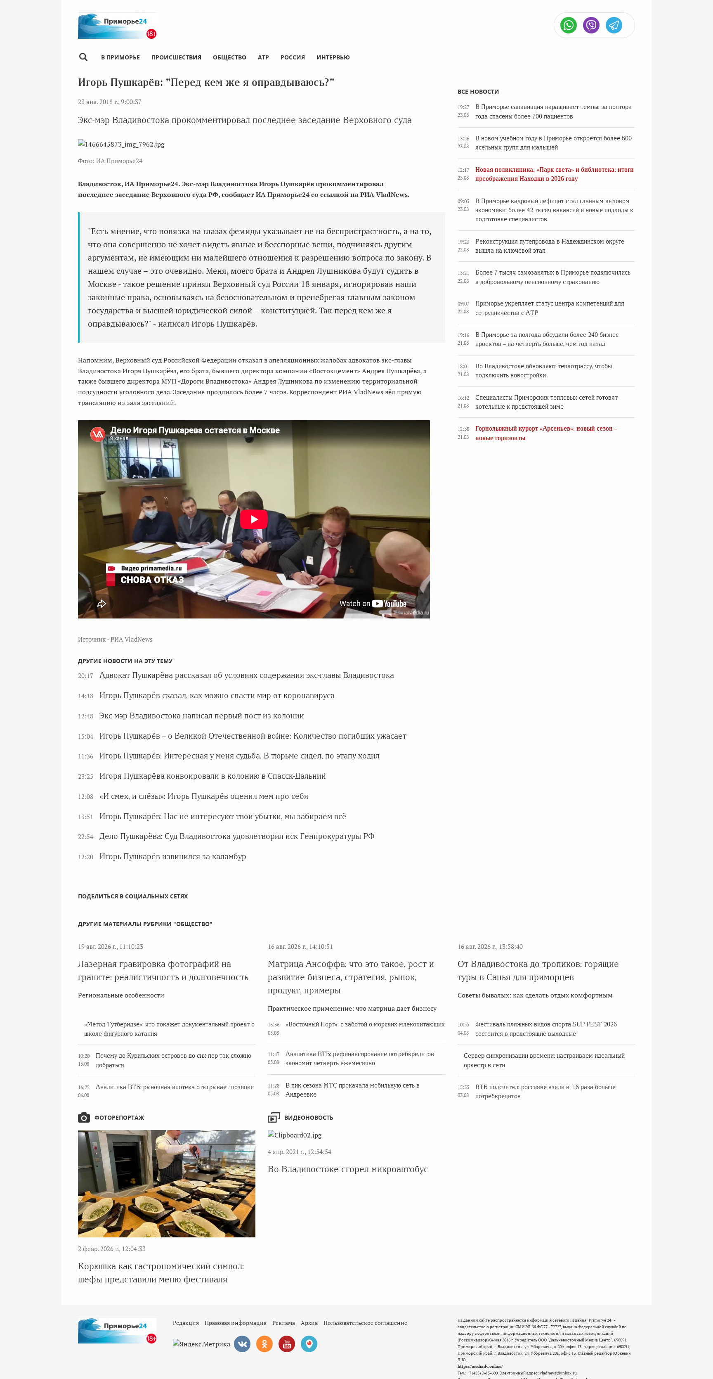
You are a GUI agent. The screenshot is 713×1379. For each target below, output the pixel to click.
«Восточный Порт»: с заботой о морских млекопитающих (365, 1024)
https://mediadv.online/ (480, 1366)
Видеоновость (308, 1117)
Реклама (283, 1323)
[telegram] (614, 25)
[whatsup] (568, 25)
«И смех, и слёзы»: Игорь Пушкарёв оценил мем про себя (203, 796)
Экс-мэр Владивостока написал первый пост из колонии (201, 715)
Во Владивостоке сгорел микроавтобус (348, 1169)
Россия (293, 57)
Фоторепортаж (119, 1117)
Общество (229, 57)
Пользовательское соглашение (365, 1323)
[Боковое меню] (83, 57)
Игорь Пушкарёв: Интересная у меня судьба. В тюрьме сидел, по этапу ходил (239, 755)
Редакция (186, 1323)
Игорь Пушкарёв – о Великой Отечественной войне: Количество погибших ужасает (252, 736)
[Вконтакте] (242, 1344)
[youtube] (287, 1344)
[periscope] (309, 1344)
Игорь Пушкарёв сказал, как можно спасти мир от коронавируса (217, 695)
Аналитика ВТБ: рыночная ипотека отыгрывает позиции (175, 1087)
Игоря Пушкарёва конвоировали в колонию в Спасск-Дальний (212, 776)
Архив (309, 1323)
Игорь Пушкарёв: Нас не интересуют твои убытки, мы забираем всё (223, 816)
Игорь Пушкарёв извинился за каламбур (172, 856)
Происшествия (176, 57)
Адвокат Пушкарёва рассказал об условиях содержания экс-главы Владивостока (246, 675)
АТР (263, 57)
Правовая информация (236, 1323)
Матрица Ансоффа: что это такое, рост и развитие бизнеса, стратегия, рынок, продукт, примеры (351, 977)
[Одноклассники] (264, 1344)
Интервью (333, 57)
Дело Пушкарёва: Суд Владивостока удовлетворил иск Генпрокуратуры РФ (237, 836)
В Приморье (120, 57)
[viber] (591, 25)
